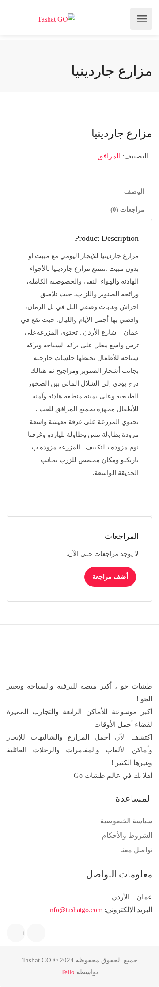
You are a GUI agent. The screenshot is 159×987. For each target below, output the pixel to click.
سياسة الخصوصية (126, 821)
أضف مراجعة (110, 576)
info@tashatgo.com (75, 909)
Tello (68, 972)
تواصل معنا (136, 850)
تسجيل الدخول (13, 19)
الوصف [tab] (134, 191)
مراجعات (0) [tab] (127, 209)
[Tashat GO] (56, 19)
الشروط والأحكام (127, 835)
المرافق (109, 156)
